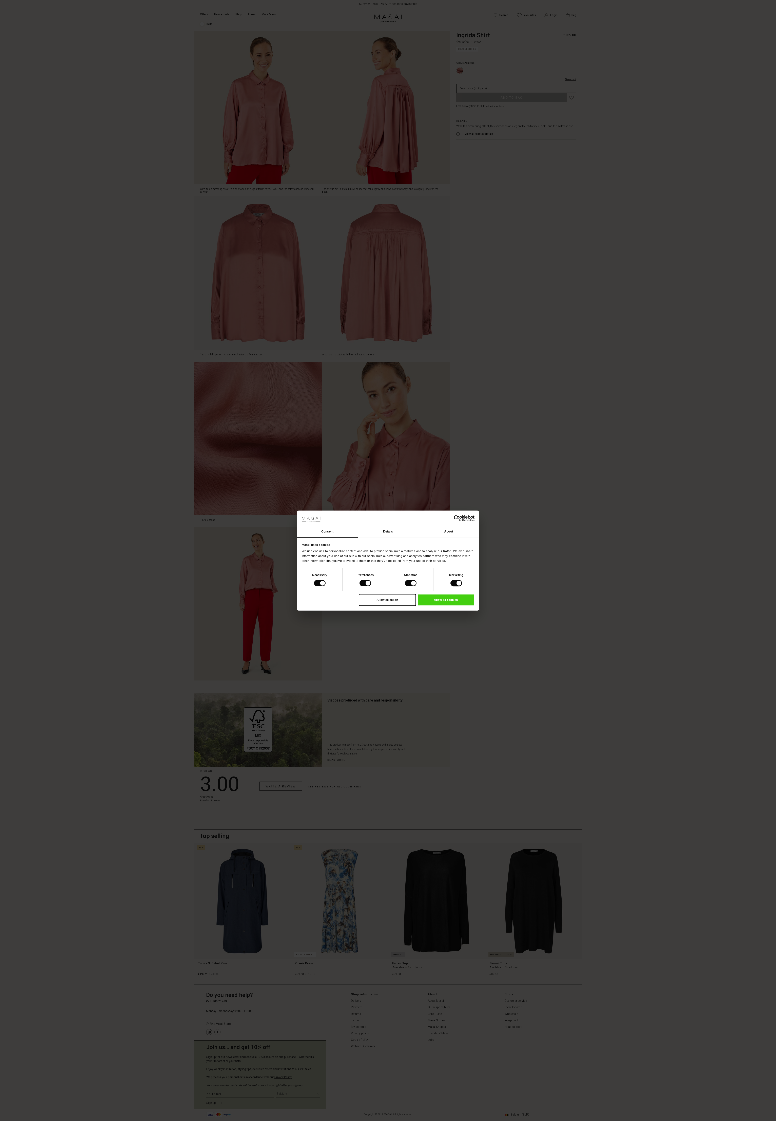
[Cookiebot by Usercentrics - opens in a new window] (456, 518)
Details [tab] (388, 531)
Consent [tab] (327, 531)
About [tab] (448, 531)
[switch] (365, 583)
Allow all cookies (446, 600)
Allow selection (387, 600)
